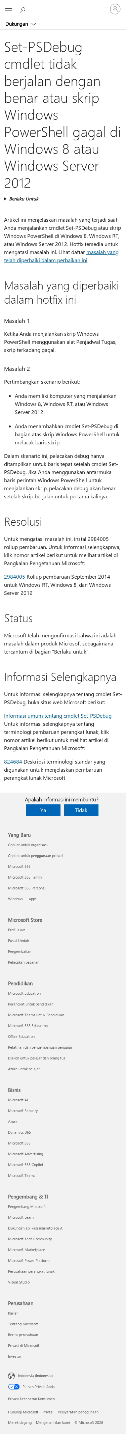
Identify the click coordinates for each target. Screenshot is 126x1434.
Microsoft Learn (21, 1217)
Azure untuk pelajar (24, 1068)
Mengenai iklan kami (53, 1422)
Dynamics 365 (19, 1132)
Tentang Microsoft (23, 1323)
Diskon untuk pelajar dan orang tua (37, 1057)
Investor (14, 1356)
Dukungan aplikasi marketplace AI (36, 1228)
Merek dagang (20, 1422)
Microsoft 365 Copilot (25, 1164)
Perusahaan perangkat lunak (31, 1271)
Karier (13, 1313)
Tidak (81, 809)
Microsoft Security (23, 1110)
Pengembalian (19, 951)
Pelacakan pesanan (23, 962)
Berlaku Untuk (23, 198)
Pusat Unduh (18, 940)
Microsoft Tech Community (30, 1238)
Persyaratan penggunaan (78, 1411)
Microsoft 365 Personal (27, 887)
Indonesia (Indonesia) (35, 1375)
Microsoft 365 (19, 866)
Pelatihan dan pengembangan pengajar (40, 1047)
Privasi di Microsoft (23, 1345)
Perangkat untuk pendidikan (30, 1003)
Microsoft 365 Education (28, 1025)
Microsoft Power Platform (28, 1260)
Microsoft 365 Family (25, 877)
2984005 (14, 576)
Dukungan (17, 23)
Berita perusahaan (23, 1334)
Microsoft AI (18, 1099)
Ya (43, 809)
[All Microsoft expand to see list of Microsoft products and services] (8, 9)
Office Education (21, 1036)
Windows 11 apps (22, 898)
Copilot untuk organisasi (28, 844)
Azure (12, 1121)
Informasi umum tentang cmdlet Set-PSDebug (58, 715)
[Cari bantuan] (23, 8)
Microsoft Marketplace (26, 1249)
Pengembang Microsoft (27, 1206)
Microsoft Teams (21, 1175)
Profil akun (16, 929)
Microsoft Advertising (25, 1153)
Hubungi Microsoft (23, 1411)
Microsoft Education (24, 993)
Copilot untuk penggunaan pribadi (36, 855)
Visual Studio (19, 1282)
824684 (13, 761)
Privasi (48, 1411)
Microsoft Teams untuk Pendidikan (36, 1014)
